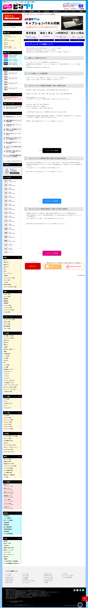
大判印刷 (5, 275)
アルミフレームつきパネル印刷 (29, 580)
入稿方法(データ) (56, 11)
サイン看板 (6, 358)
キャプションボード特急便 (52, 150)
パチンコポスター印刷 (49, 577)
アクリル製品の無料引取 (68, 577)
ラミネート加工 (7, 280)
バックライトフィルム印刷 (9, 319)
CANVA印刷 (6, 545)
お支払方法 (46, 11)
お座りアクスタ (8, 403)
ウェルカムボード (7, 371)
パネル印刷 (9, 575)
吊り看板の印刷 (7, 353)
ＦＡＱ (65, 11)
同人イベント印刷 (7, 459)
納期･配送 (32, 11)
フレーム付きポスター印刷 (10, 286)
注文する (32, 266)
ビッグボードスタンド (9, 451)
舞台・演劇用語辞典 (8, 526)
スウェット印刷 (8, 422)
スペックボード (7, 378)
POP (5, 362)
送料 (39, 11)
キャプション (6, 373)
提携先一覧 (6, 556)
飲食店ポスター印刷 (48, 575)
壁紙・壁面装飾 (7, 326)
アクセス (73, 11)
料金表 (24, 11)
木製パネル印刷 (8, 391)
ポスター (5, 260)
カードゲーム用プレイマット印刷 (10, 436)
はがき (5, 271)
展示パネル (6, 342)
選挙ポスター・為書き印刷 (9, 474)
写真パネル (6, 344)
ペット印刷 (6, 477)
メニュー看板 (6, 364)
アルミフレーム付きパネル (9, 380)
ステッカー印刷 (7, 324)
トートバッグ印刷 (8, 419)
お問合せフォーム (55, 266)
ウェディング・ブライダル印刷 (10, 465)
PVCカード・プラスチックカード (10, 447)
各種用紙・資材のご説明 (9, 547)
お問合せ (81, 11)
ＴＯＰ (6, 11)
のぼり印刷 (7, 312)
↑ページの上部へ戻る (81, 275)
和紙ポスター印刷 (48, 580)
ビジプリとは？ (15, 11)
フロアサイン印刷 (8, 449)
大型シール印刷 (7, 321)
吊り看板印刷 (26, 577)
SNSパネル (6, 360)
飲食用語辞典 (6, 531)
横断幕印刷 (6, 298)
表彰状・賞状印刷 (7, 284)
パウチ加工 (6, 282)
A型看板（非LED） (8, 440)
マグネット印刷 (7, 328)
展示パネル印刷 (9, 582)
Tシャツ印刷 (6, 415)
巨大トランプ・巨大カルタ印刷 (10, 387)
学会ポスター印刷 (10, 577)
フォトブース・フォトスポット (10, 389)
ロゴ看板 (5, 347)
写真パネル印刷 (9, 580)
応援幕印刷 (6, 303)
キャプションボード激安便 (52, 201)
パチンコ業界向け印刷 (8, 470)
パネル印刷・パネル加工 (9, 335)
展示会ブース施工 (7, 543)
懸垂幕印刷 (6, 300)
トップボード (6, 375)
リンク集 (11, 561)
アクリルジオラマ (7, 407)
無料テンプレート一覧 (8, 550)
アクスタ (5, 401)
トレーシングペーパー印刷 (9, 277)
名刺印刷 (46, 582)
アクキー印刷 (26, 575)
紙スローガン (6, 266)
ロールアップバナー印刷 (9, 309)
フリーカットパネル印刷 (9, 338)
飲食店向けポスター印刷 (9, 463)
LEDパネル (6, 442)
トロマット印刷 (7, 296)
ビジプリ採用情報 (11, 563)
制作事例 (5, 541)
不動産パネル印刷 (7, 461)
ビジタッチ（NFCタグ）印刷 (9, 445)
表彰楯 (5, 351)
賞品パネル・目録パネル (9, 349)
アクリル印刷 (6, 399)
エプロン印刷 (7, 417)
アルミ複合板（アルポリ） (9, 382)
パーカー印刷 (7, 424)
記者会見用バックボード (9, 369)
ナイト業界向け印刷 (8, 472)
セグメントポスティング (9, 554)
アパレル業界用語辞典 (8, 533)
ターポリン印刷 (7, 294)
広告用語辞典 (6, 522)
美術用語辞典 (6, 524)
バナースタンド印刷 (8, 307)
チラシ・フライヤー (8, 273)
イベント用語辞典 (7, 518)
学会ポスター (6, 262)
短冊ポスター (6, 264)
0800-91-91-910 (68, 6)
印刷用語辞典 (6, 515)
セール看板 (6, 367)
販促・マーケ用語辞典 (8, 520)
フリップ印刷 (6, 355)
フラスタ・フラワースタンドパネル (11, 384)
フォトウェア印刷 (8, 428)
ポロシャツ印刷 (8, 426)
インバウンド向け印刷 (8, 468)
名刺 (5, 269)
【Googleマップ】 (41, 590)
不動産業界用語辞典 (8, 529)
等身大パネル (6, 340)
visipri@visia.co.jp (76, 3)
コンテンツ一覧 (7, 552)
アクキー (5, 405)
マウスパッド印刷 (7, 438)
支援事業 (5, 558)
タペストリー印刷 (7, 305)
